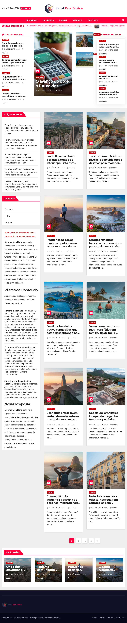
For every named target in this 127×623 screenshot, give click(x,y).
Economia (48, 20)
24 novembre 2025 (109, 66)
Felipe (61, 90)
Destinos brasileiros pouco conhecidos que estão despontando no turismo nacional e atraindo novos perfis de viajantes (63, 334)
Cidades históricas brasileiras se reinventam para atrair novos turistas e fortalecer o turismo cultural (20, 172)
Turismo (77, 20)
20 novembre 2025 (109, 82)
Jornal (63, 20)
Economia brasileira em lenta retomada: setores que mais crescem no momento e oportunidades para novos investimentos (63, 421)
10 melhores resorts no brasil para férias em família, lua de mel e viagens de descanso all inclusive (105, 333)
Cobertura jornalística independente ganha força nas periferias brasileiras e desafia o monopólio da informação (103, 421)
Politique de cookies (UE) (116, 618)
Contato (93, 20)
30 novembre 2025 (12, 99)
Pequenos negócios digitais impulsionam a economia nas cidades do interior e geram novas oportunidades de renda (63, 248)
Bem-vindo (32, 20)
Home (94, 618)
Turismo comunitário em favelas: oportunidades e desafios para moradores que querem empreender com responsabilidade (105, 164)
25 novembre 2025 (57, 508)
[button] (123, 20)
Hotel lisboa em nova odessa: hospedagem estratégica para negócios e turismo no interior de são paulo (104, 503)
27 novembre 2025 (109, 50)
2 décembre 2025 (12, 66)
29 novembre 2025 (99, 338)
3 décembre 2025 (12, 49)
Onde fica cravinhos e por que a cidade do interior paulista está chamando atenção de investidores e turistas (62, 163)
